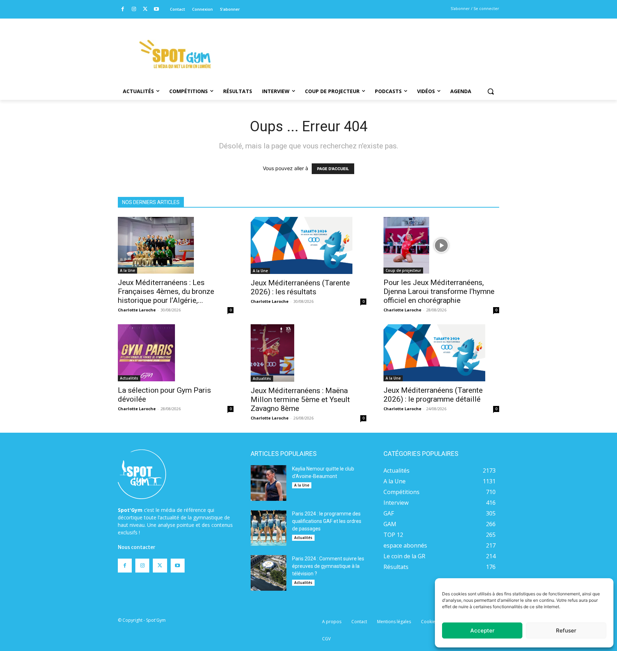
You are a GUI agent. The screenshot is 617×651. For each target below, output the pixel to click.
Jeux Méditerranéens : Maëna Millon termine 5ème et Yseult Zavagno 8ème (300, 399)
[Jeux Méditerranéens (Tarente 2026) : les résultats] (308, 245)
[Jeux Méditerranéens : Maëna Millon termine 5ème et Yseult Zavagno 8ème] (308, 352)
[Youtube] (156, 9)
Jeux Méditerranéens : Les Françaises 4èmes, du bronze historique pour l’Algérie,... (166, 291)
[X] (145, 9)
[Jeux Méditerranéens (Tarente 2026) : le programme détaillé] (441, 352)
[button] (490, 91)
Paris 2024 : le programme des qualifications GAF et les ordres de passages (326, 521)
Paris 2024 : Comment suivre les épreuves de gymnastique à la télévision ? (328, 566)
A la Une (127, 270)
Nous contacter (136, 547)
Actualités (129, 378)
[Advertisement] (357, 45)
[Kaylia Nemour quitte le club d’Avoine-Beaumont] (268, 483)
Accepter (482, 630)
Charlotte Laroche (137, 309)
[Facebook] (122, 9)
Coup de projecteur (403, 270)
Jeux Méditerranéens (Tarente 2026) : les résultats (300, 287)
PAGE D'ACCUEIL (333, 168)
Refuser (566, 630)
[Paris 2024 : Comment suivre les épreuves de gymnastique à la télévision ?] (268, 573)
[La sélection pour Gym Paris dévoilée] (176, 352)
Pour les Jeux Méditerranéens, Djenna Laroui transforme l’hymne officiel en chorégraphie (439, 291)
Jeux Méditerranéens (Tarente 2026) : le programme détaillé (433, 394)
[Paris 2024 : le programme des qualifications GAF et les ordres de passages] (268, 528)
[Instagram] (134, 9)
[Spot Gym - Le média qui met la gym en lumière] (175, 54)
